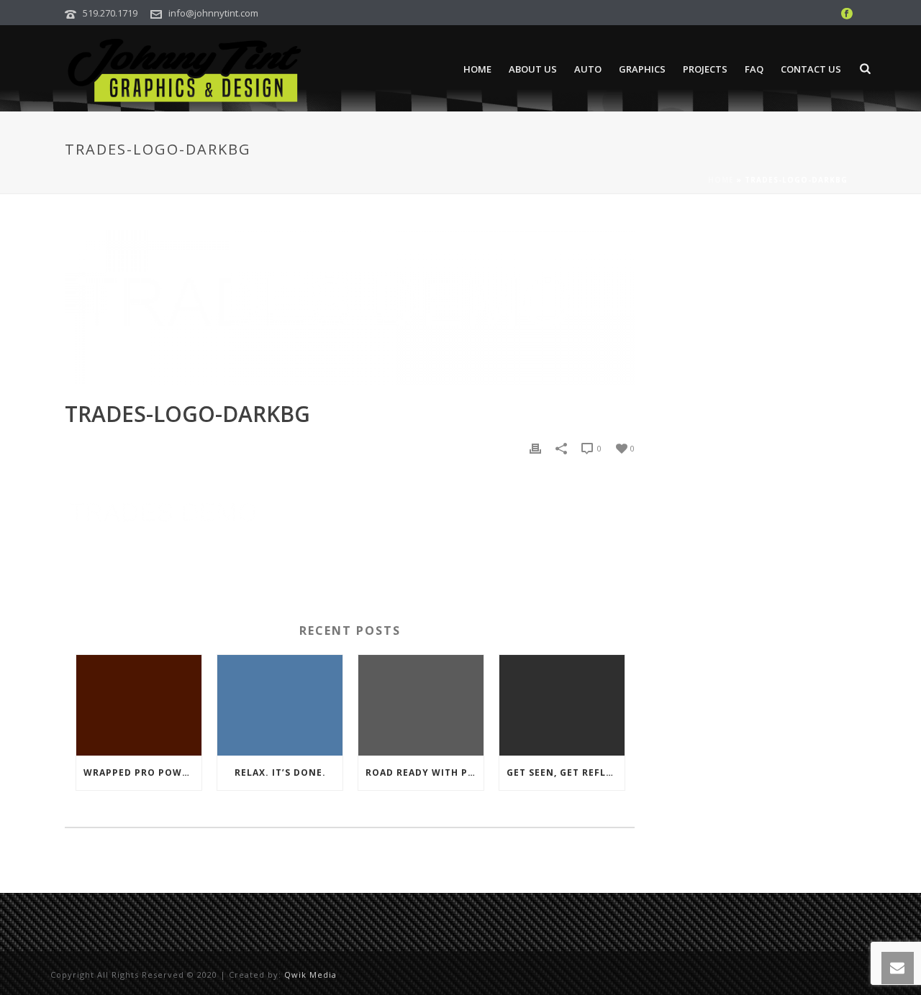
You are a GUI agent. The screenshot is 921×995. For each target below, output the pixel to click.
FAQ (754, 69)
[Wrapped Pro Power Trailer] (138, 705)
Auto (588, 69)
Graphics (642, 69)
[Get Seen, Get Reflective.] (562, 705)
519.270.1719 (110, 12)
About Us (533, 69)
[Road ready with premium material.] (421, 705)
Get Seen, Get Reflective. (566, 772)
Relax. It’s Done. (280, 772)
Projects (705, 69)
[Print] (535, 447)
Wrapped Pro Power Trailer (142, 772)
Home (477, 69)
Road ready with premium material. (425, 772)
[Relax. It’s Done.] (279, 705)
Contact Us (811, 69)
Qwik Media (310, 974)
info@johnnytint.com (213, 12)
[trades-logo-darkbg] (350, 307)
